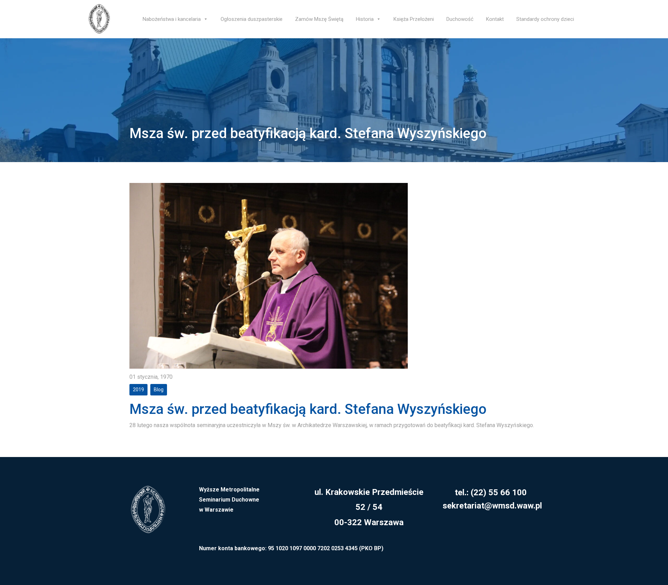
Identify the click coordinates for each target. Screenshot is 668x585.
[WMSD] (99, 19)
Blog (159, 389)
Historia (365, 19)
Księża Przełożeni (413, 19)
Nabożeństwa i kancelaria (172, 19)
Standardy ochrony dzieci (545, 19)
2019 (138, 389)
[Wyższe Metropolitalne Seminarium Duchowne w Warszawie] (147, 514)
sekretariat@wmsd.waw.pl (492, 506)
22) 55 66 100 (500, 492)
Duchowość (460, 19)
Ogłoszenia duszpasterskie (252, 19)
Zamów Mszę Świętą (319, 19)
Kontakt (495, 19)
